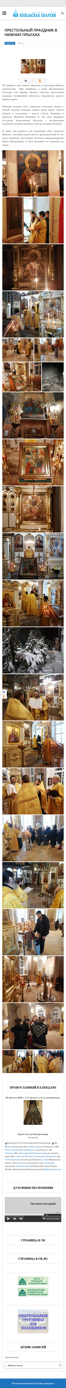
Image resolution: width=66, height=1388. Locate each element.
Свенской (20, 1166)
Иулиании (37, 1153)
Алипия (8, 1159)
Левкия (15, 1149)
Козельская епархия (23, 1383)
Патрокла (9, 1153)
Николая (22, 1162)
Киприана (51, 1156)
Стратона (20, 1156)
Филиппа (29, 1156)
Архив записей (12, 1357)
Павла (22, 1153)
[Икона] (33, 1111)
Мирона (8, 1146)
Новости (10, 43)
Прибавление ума (53, 1169)
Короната (30, 1149)
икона (39, 1146)
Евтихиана (39, 1156)
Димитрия (49, 1162)
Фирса (8, 1149)
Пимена (32, 1146)
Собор (46, 1159)
